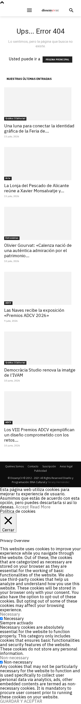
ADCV (8, 303)
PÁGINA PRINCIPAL (57, 59)
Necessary (14, 618)
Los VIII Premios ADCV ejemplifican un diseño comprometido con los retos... (39, 435)
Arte (7, 178)
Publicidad (40, 471)
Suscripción (49, 466)
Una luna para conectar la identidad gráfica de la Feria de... (39, 128)
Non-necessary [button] (14, 657)
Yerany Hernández (58, 482)
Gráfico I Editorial (15, 118)
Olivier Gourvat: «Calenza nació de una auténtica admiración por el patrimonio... (38, 250)
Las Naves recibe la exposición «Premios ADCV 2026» (34, 312)
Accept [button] (22, 507)
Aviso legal (66, 466)
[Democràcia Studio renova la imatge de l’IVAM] (40, 348)
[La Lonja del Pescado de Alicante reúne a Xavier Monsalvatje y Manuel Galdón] (40, 163)
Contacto (33, 466)
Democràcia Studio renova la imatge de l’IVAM (39, 372)
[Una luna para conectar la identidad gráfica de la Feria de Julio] (40, 104)
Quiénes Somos (14, 466)
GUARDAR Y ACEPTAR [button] (21, 701)
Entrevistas (11, 238)
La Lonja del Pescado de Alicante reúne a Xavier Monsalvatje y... (36, 188)
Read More (40, 507)
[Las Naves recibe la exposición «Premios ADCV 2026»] (40, 288)
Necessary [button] (10, 614)
